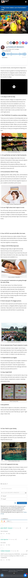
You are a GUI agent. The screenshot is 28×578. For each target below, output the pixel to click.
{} (16, 492)
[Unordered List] (10, 492)
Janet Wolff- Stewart (7, 528)
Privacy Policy (19, 570)
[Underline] (5, 492)
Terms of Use (12, 570)
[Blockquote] (11, 492)
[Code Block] (13, 492)
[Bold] (2, 492)
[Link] (15, 492)
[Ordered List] (8, 492)
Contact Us (5, 570)
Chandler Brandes (15, 47)
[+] (18, 492)
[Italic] (3, 492)
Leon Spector (4, 539)
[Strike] (7, 492)
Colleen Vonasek (5, 551)
